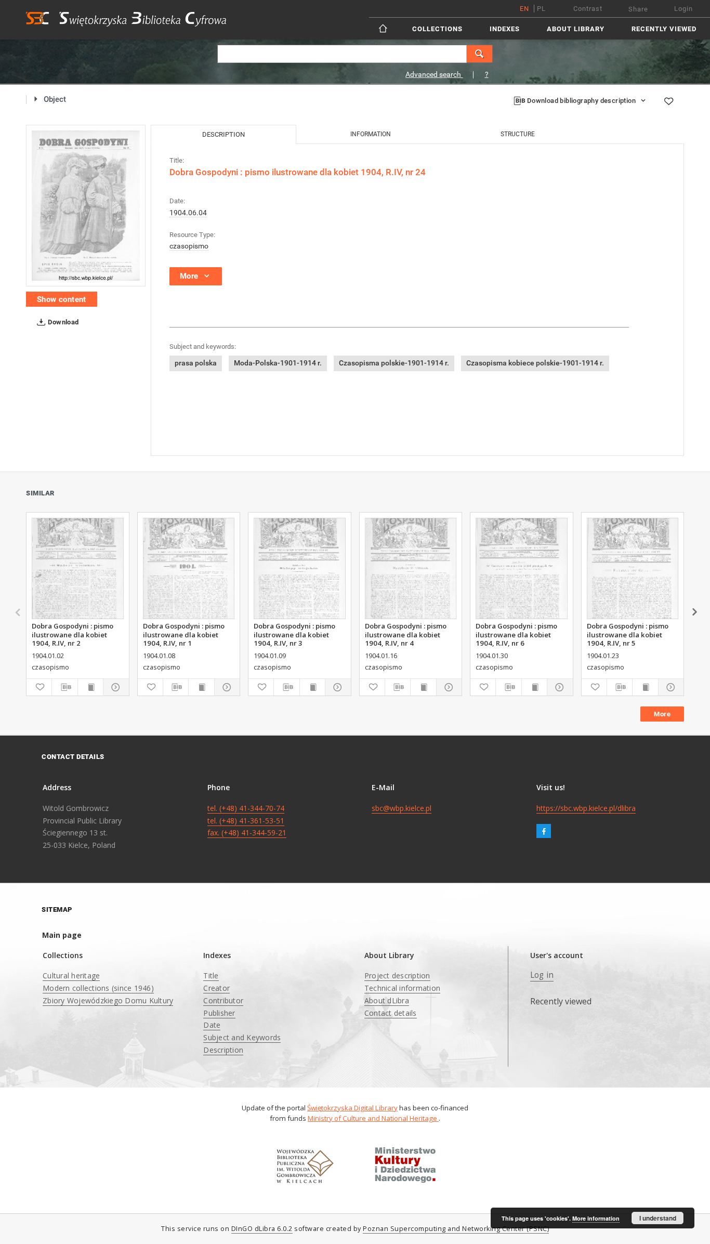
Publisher (219, 1013)
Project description (397, 975)
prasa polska (196, 363)
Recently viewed (664, 29)
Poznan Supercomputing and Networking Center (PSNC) (456, 1228)
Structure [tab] (518, 134)
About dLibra (386, 1000)
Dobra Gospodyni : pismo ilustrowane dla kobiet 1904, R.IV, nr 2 (72, 634)
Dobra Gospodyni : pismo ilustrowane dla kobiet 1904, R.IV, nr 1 (184, 634)
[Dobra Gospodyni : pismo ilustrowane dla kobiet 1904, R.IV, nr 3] (299, 568)
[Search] (480, 54)
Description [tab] (223, 134)
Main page (62, 935)
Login (683, 8)
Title (210, 975)
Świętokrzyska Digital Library (352, 1107)
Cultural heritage (71, 975)
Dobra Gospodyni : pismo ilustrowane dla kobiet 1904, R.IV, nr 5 (627, 634)
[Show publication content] (90, 687)
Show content (61, 299)
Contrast (587, 8)
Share (638, 9)
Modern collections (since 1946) (98, 988)
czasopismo (188, 246)
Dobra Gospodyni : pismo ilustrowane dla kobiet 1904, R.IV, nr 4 (405, 634)
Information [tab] (370, 134)
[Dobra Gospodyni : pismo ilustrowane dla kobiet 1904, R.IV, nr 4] (410, 568)
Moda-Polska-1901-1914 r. (278, 363)
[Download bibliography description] (64, 687)
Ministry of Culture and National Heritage (373, 1118)
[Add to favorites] (668, 101)
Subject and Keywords (242, 1037)
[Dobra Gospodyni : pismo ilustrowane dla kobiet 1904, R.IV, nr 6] (521, 568)
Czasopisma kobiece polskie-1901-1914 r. (535, 363)
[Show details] (114, 687)
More (662, 714)
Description (223, 1050)
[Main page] (384, 28)
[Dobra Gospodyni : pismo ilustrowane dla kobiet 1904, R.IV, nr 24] (86, 205)
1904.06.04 (188, 212)
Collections (437, 29)
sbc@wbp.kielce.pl (401, 808)
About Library (575, 29)
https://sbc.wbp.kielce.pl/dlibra (586, 808)
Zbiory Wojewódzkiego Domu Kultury (108, 1000)
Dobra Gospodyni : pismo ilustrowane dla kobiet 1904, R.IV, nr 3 (294, 634)
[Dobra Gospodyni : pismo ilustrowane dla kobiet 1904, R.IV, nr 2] (77, 568)
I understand (657, 1218)
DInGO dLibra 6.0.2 (262, 1228)
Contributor (223, 1000)
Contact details (390, 1013)
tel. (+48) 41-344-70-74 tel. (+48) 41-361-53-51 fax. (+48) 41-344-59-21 (246, 820)
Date (211, 1025)
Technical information (402, 988)
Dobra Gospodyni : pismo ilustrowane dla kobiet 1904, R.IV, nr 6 (516, 634)
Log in (542, 975)
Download (62, 322)
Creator (216, 988)
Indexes (505, 29)
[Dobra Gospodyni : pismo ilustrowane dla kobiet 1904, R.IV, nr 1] (188, 568)
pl (541, 8)
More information (596, 1218)
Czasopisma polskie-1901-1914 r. (394, 363)
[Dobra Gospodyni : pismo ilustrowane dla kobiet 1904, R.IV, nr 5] (632, 568)
